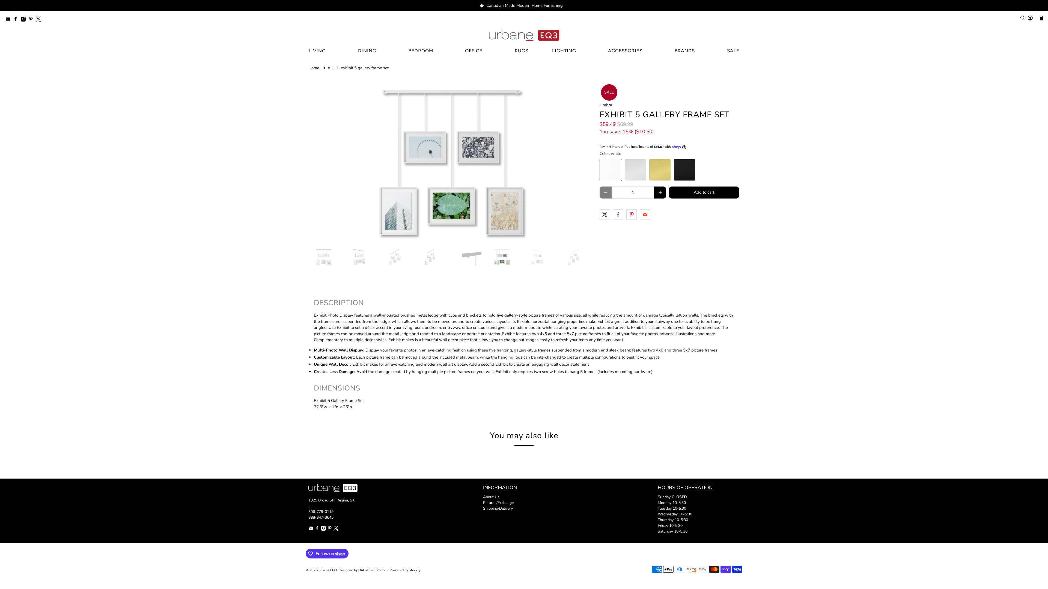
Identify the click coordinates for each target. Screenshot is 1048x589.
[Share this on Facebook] (618, 214)
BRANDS (685, 50)
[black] (684, 170)
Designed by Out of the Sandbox (363, 570)
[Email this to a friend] (645, 214)
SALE (733, 50)
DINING (367, 50)
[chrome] (635, 170)
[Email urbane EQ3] (9, 20)
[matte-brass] (660, 170)
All (330, 68)
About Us (491, 497)
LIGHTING (564, 50)
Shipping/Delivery (498, 508)
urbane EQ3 (328, 570)
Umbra (606, 105)
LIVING (317, 50)
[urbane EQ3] (524, 35)
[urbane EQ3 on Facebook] (17, 20)
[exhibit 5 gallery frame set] (451, 163)
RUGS (521, 50)
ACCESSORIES (625, 50)
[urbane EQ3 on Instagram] (24, 20)
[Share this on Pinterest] (631, 214)
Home (313, 68)
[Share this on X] (605, 214)
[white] (611, 170)
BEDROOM (421, 50)
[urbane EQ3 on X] (40, 20)
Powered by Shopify (405, 570)
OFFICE (474, 50)
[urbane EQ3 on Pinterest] (32, 20)
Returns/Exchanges (499, 502)
